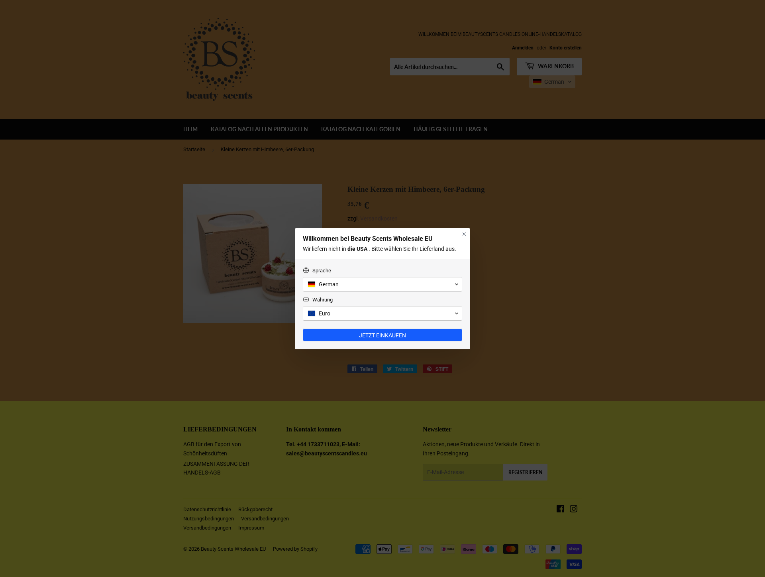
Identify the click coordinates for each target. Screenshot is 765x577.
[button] (382, 284)
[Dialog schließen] (464, 234)
